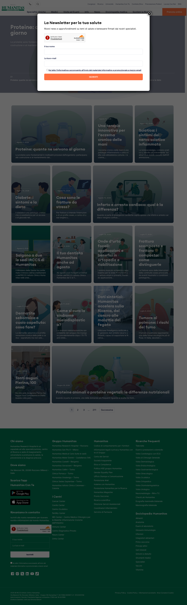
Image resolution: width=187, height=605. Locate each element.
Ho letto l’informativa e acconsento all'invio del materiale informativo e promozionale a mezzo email (95, 70)
